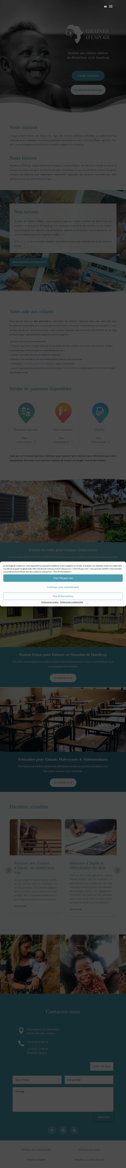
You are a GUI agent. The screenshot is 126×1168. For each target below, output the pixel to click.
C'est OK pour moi (63, 578)
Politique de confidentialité (71, 602)
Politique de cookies (49, 602)
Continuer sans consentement (63, 587)
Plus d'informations (63, 596)
